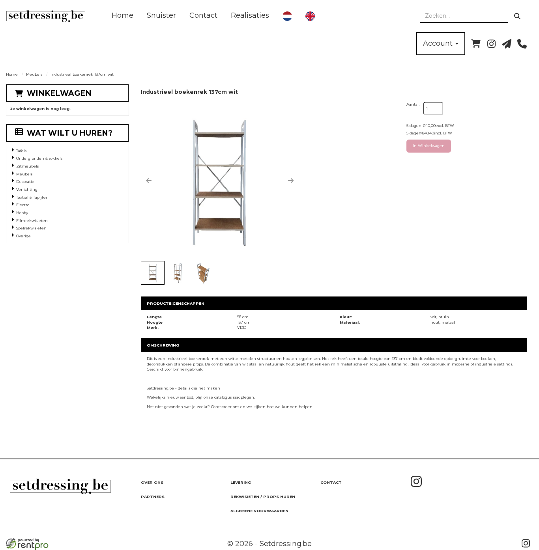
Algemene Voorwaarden (259, 511)
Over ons (152, 482)
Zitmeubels (27, 166)
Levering (240, 482)
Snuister (161, 15)
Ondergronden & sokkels (39, 158)
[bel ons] (522, 43)
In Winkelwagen (429, 146)
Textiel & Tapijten (32, 197)
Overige (23, 236)
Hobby (22, 213)
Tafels (21, 151)
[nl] (287, 16)
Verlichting (26, 189)
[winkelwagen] (476, 43)
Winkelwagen (59, 93)
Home (122, 15)
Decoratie (25, 181)
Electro (22, 205)
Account (439, 43)
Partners (153, 496)
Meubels (34, 74)
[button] (149, 180)
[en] (310, 16)
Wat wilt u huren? (69, 133)
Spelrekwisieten (31, 228)
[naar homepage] (45, 16)
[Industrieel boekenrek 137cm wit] (220, 180)
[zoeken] (517, 16)
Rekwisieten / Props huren (262, 496)
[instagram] (491, 43)
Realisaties (250, 15)
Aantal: (412, 104)
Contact (203, 15)
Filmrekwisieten (32, 220)
